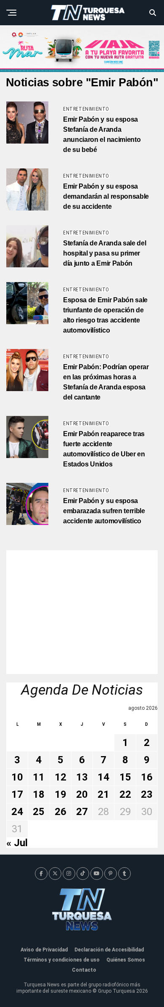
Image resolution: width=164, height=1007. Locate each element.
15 (125, 777)
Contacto (84, 970)
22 (125, 794)
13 (82, 777)
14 (103, 777)
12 (60, 777)
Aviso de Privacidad (44, 950)
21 (103, 794)
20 (82, 794)
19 (60, 794)
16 (147, 777)
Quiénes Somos (125, 960)
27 (82, 812)
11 (39, 777)
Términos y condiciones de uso (62, 960)
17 (17, 794)
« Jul (17, 843)
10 (17, 777)
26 (60, 812)
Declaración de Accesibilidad (109, 950)
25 (39, 812)
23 (147, 794)
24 (17, 812)
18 (39, 794)
